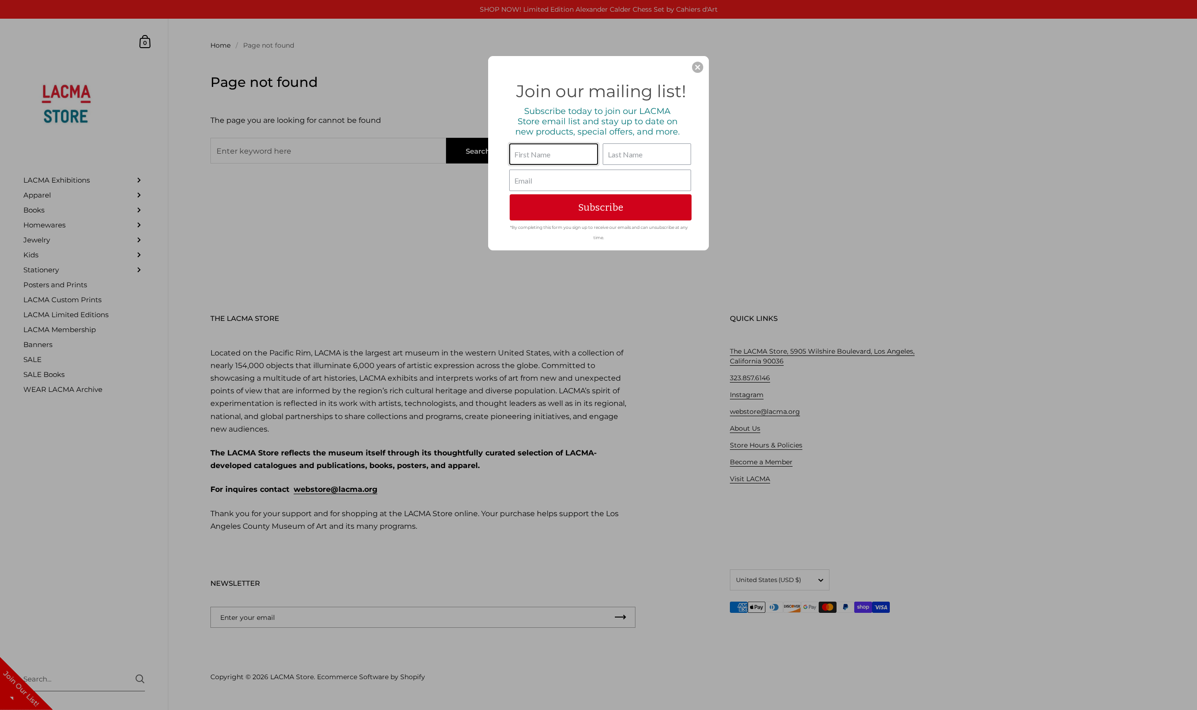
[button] (697, 67)
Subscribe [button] (600, 207)
